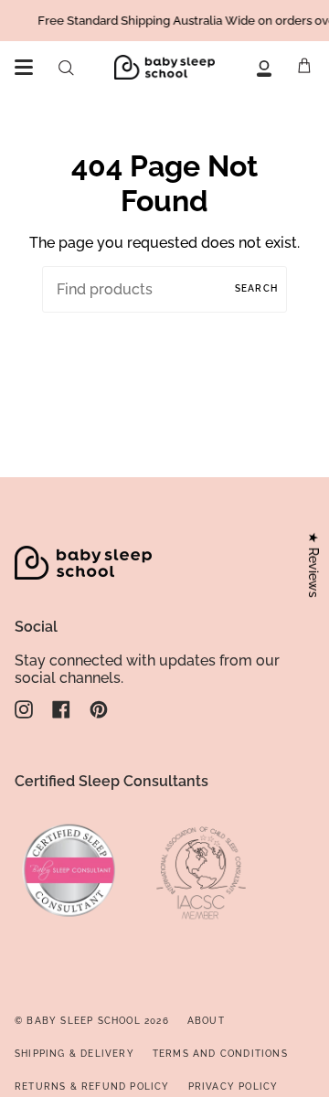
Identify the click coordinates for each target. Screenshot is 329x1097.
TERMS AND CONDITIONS (220, 1054)
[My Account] (264, 67)
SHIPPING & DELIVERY (74, 1054)
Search (256, 288)
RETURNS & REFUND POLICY (92, 1086)
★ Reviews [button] (313, 565)
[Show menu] (23, 68)
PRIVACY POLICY (233, 1086)
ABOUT (206, 1021)
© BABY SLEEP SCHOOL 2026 (92, 1021)
